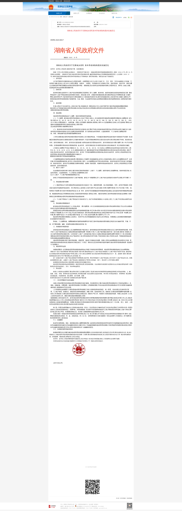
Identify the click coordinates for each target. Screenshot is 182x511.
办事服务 (89, 13)
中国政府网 (51, 1)
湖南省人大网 (58, 1)
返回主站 (114, 13)
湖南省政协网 (67, 1)
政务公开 (59, 13)
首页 (61, 16)
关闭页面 (129, 498)
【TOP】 (118, 498)
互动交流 (102, 13)
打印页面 (123, 498)
